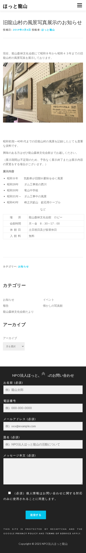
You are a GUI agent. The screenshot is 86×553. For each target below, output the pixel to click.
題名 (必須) (11, 437)
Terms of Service (58, 533)
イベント (48, 299)
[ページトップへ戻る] (43, 373)
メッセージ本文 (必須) (19, 455)
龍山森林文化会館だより (18, 311)
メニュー (79, 5)
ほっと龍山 (15, 6)
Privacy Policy (27, 533)
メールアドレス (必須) (19, 419)
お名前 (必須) (13, 382)
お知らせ (23, 266)
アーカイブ (10, 338)
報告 (6, 305)
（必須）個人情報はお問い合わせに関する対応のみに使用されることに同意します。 (43, 495)
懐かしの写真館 (53, 305)
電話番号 (9, 400)
